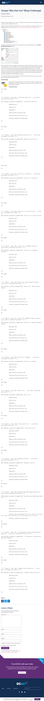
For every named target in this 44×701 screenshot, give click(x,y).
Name (2, 629)
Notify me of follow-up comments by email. (11, 643)
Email (2, 633)
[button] (41, 2)
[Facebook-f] (19, 692)
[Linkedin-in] (25, 692)
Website (3, 638)
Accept (37, 699)
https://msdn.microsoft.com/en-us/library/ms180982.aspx (25, 27)
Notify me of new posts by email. (9, 645)
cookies (17, 699)
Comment (3, 614)
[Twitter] (22, 692)
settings (31, 699)
